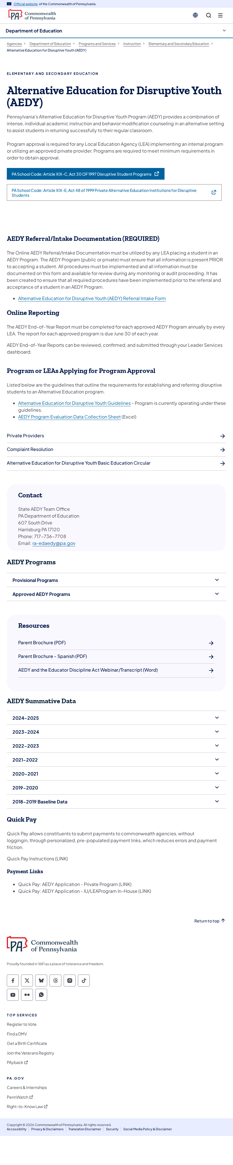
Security (112, 1129)
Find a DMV (17, 1033)
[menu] (220, 15)
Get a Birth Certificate (27, 1043)
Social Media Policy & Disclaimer (147, 1129)
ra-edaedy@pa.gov (53, 543)
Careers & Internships (27, 1087)
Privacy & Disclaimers (47, 1129)
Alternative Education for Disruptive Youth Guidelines (74, 403)
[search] (209, 15)
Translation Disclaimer (84, 1129)
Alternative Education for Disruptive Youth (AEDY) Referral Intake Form (92, 298)
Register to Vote (22, 1024)
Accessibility (16, 1129)
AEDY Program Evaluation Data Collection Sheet (69, 417)
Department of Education (34, 30)
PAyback (15, 1062)
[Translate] (195, 15)
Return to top (206, 920)
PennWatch (17, 1097)
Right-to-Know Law (25, 1106)
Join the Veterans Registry (30, 1053)
